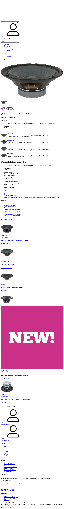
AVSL (5, 53)
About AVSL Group (9, 464)
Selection (6, 500)
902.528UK (10, 133)
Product (6, 55)
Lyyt (5, 453)
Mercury (6, 454)
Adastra (6, 447)
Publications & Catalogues (11, 497)
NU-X (5, 457)
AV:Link (6, 448)
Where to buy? (8, 465)
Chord (5, 450)
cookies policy (6, 505)
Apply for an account (9, 468)
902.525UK (10, 140)
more (54, 123)
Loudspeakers (7, 56)
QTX (5, 456)
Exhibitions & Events (9, 498)
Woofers (6, 59)
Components (7, 58)
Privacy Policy (8, 471)
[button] (17, 22)
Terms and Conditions (10, 470)
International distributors (10, 467)
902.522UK (10, 147)
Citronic (6, 451)
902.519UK (10, 154)
